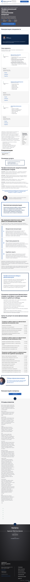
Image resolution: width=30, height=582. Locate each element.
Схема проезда (3, 569)
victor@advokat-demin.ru (15, 538)
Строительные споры (21, 574)
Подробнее (6, 100)
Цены (23, 140)
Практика (23, 141)
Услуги (23, 137)
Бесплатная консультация (24, 1)
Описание (23, 136)
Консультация (24, 142)
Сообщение (6, 74)
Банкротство (20, 578)
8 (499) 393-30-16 (3, 571)
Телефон (5, 72)
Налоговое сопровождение (22, 572)
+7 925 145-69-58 (3, 572)
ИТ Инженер (27, 580)
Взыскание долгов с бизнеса (22, 576)
